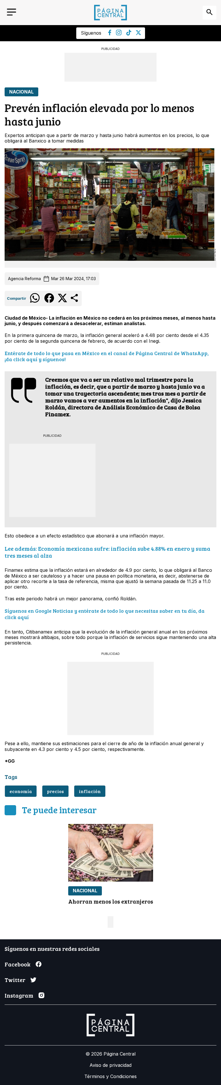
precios (55, 791)
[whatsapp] (35, 302)
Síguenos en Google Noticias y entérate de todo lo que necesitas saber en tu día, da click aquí (105, 614)
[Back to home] (110, 12)
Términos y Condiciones (110, 1076)
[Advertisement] (110, 67)
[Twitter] (138, 33)
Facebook (18, 964)
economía (20, 791)
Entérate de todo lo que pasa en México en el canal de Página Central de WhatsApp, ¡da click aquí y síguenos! (107, 356)
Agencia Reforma (24, 278)
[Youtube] (119, 34)
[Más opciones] (74, 301)
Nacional (21, 92)
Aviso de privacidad (110, 1065)
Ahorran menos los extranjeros (110, 901)
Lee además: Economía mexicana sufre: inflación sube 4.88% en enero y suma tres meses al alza (107, 551)
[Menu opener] (11, 12)
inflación (90, 791)
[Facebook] (109, 34)
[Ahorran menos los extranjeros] (110, 853)
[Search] (209, 13)
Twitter (15, 979)
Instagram (19, 995)
